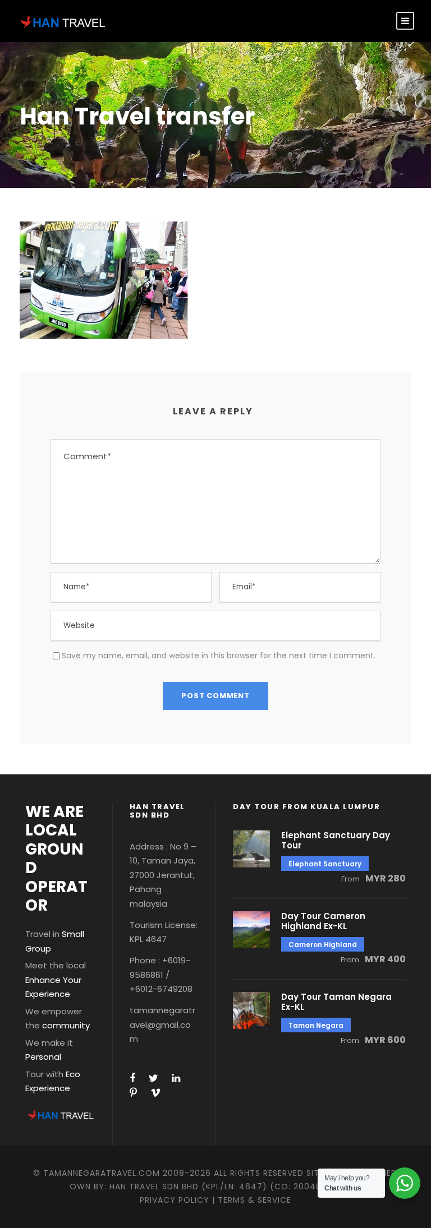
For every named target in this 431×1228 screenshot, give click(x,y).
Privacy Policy (174, 1200)
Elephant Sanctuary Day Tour (335, 840)
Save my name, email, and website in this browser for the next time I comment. (218, 655)
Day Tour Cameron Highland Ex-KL (323, 921)
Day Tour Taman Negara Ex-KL (336, 1002)
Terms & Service (254, 1200)
